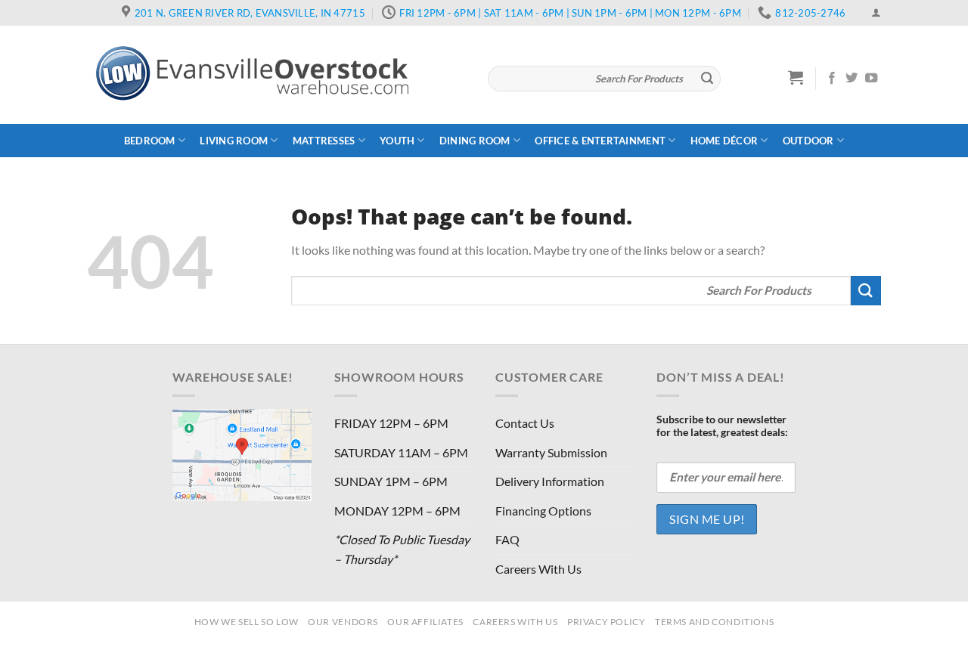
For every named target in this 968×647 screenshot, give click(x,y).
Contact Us (524, 423)
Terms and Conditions (714, 621)
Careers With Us (538, 569)
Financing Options (543, 510)
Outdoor (808, 141)
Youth (397, 141)
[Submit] (707, 78)
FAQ (507, 539)
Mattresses (324, 141)
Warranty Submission (551, 452)
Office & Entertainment (600, 141)
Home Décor (724, 141)
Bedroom (149, 141)
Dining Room (474, 141)
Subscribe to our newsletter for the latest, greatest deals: (722, 425)
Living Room (234, 141)
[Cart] (796, 77)
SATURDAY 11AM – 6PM (401, 452)
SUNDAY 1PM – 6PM (391, 481)
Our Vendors (343, 621)
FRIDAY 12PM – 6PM (391, 423)
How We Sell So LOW (246, 621)
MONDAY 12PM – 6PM (397, 510)
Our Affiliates (425, 621)
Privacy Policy (606, 621)
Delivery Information (549, 481)
